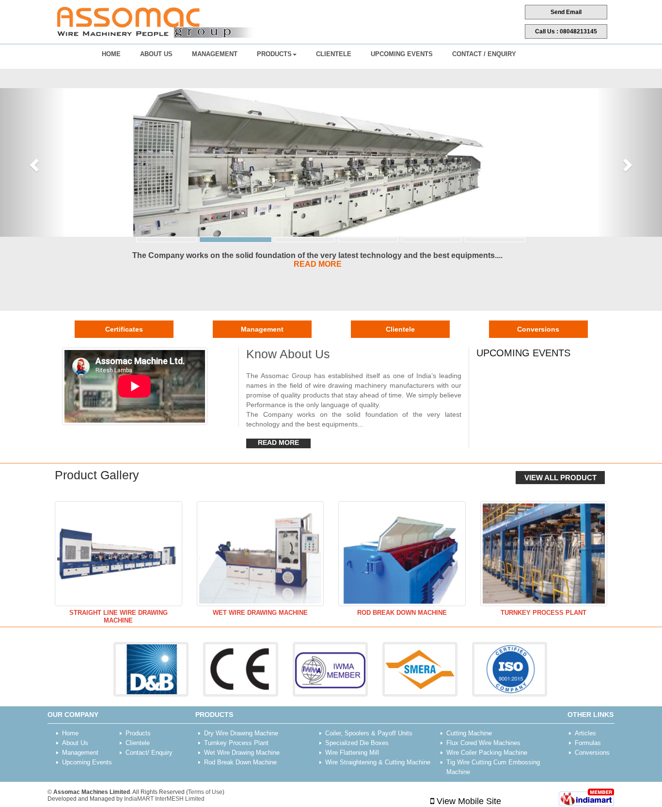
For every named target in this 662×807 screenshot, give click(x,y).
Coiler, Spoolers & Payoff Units (368, 733)
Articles (585, 733)
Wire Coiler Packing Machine (486, 752)
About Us (156, 54)
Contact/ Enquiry (149, 752)
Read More (278, 442)
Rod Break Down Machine (402, 612)
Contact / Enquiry (484, 54)
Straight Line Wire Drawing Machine (118, 616)
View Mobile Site (467, 801)
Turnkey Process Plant (543, 612)
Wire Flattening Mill (352, 752)
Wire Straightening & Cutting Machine (377, 762)
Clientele (333, 54)
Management (214, 54)
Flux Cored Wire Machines (483, 742)
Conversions (538, 329)
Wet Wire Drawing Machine (260, 612)
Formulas (588, 742)
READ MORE (318, 264)
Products (274, 54)
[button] (33, 162)
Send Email (566, 12)
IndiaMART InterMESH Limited (164, 798)
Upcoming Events (402, 54)
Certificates (124, 329)
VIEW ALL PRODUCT (560, 477)
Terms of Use (205, 792)
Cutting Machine (469, 733)
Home (111, 54)
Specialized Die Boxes (357, 742)
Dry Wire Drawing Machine (241, 733)
